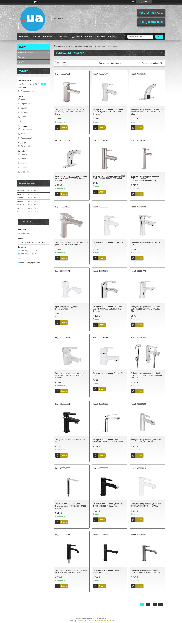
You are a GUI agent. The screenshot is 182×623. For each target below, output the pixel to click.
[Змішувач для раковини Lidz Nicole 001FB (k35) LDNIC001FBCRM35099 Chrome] (147, 356)
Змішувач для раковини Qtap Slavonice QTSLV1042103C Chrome (108, 440)
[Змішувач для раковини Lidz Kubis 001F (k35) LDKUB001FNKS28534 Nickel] (71, 92)
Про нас (63, 37)
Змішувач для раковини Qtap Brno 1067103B (107, 571)
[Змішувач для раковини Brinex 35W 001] (109, 225)
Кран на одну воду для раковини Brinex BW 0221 (69, 308)
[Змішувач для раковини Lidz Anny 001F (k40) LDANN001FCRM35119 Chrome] (71, 356)
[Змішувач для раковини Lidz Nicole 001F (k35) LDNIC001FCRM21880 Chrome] (109, 92)
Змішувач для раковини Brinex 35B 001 (70, 440)
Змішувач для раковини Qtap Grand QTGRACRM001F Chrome (146, 440)
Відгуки (21, 62)
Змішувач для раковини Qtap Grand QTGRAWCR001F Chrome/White (146, 505)
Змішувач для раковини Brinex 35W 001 (108, 243)
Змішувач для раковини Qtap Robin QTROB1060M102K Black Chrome (146, 571)
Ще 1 (22, 121)
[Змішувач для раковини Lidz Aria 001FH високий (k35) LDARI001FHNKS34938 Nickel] (147, 158)
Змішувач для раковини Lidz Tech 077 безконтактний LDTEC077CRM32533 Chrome (147, 111)
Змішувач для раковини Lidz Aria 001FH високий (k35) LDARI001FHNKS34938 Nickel (145, 178)
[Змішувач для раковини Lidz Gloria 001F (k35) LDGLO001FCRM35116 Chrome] (147, 289)
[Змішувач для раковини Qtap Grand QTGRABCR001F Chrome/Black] (109, 486)
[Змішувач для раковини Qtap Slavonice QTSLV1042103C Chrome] (109, 422)
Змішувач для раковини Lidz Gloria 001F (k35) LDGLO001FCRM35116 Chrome (145, 309)
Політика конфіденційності (104, 621)
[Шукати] (159, 37)
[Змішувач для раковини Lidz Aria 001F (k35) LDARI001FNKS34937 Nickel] (109, 158)
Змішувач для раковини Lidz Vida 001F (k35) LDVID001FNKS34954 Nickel (71, 243)
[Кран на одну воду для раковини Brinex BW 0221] (71, 289)
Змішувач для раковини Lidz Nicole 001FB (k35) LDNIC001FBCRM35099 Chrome (146, 375)
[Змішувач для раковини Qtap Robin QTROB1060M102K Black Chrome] (147, 553)
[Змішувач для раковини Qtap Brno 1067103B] (109, 553)
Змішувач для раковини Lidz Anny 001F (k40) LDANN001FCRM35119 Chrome (69, 375)
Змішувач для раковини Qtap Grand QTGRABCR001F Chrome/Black (108, 505)
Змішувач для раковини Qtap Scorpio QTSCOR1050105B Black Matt (71, 571)
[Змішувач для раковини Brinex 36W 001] (109, 356)
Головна (23, 37)
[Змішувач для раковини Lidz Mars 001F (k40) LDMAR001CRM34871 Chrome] (109, 289)
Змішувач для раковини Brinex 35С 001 (146, 243)
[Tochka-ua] (33, 18)
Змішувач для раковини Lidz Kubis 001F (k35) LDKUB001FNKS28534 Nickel (69, 111)
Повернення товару (107, 37)
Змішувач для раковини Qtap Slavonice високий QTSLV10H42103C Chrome (71, 506)
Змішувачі (78, 46)
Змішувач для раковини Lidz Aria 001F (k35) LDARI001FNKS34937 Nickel (109, 177)
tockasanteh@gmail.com (30, 263)
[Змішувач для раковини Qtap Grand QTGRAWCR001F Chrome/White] (147, 486)
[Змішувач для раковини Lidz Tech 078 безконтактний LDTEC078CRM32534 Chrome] (71, 158)
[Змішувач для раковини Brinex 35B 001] (71, 422)
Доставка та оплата (82, 37)
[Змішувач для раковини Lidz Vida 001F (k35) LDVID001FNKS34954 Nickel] (71, 225)
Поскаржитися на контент (85, 621)
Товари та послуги (42, 37)
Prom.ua (103, 618)
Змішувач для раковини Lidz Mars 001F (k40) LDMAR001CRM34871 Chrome (107, 309)
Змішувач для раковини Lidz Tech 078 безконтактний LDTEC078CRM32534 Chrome (71, 178)
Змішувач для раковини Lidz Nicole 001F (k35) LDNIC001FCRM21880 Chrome (108, 111)
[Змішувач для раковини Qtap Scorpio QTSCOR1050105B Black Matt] (71, 553)
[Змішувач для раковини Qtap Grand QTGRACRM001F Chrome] (147, 422)
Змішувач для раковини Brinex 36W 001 (108, 374)
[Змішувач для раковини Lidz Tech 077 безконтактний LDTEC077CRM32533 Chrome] (147, 92)
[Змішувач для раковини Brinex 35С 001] (147, 225)
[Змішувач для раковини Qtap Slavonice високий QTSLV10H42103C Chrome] (71, 486)
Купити (64, 127)
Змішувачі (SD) (90, 46)
